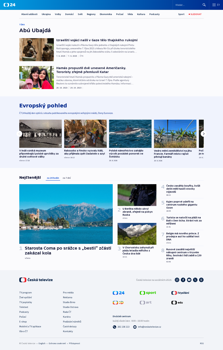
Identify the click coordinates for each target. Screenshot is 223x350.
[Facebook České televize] (183, 279)
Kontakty (68, 331)
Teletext (23, 307)
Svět (80, 14)
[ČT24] (9, 5)
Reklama (67, 297)
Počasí (119, 14)
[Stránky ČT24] (118, 292)
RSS (202, 343)
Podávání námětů (72, 321)
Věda (130, 14)
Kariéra (67, 316)
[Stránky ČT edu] (177, 302)
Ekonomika (106, 14)
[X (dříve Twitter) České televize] (195, 279)
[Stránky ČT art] (145, 302)
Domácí (69, 14)
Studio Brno (69, 302)
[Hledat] (204, 5)
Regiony (91, 14)
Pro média (68, 292)
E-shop (23, 321)
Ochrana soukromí (57, 343)
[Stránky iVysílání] (180, 292)
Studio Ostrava (70, 307)
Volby (58, 14)
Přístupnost (74, 343)
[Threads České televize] (201, 279)
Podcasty (154, 14)
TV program (25, 292)
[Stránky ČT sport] (148, 292)
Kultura (141, 14)
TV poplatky (25, 302)
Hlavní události (29, 14)
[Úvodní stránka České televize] (36, 279)
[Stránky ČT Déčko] (118, 302)
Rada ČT (67, 311)
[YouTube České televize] (189, 279)
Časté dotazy (69, 326)
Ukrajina (46, 14)
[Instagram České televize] (177, 279)
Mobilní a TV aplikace (30, 326)
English (42, 343)
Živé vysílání (25, 297)
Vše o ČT (23, 331)
